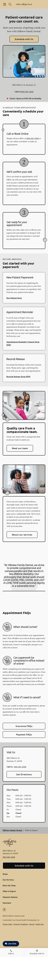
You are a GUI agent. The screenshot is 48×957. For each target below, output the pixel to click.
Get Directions (24, 774)
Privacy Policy (8, 924)
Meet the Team (9, 885)
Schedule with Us (24, 39)
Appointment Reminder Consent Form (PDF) (22, 343)
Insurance (7, 903)
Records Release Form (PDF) (18, 376)
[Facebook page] (4, 909)
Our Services (8, 880)
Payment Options (10, 897)
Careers (31, 924)
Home (5, 874)
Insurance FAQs (24, 726)
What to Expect (9, 891)
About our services (22, 534)
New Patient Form (14, 298)
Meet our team (20, 448)
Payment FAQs (24, 734)
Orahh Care (39, 924)
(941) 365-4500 (27, 92)
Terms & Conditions (20, 924)
